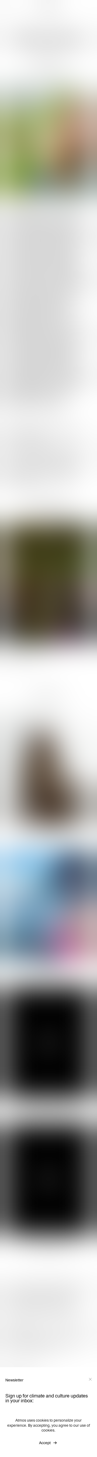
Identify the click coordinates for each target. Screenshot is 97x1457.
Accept (45, 1443)
